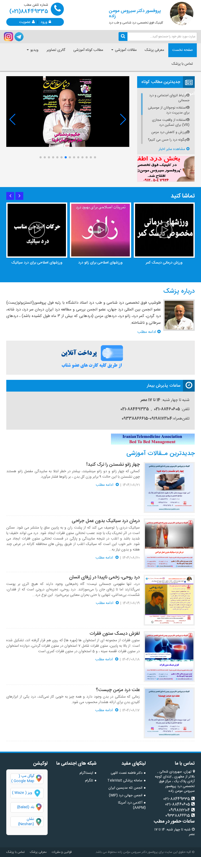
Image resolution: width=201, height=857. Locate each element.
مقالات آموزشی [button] (125, 50)
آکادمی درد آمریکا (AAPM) (132, 805)
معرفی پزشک (154, 50)
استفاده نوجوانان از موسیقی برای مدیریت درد (168, 110)
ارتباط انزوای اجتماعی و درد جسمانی (169, 98)
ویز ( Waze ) (22, 793)
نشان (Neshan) (30, 822)
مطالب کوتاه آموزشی (88, 50)
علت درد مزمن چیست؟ (118, 690)
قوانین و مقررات (62, 852)
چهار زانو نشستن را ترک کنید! (113, 465)
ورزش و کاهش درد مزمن (169, 132)
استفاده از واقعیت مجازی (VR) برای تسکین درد (170, 122)
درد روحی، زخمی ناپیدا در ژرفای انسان (104, 577)
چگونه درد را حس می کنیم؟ (167, 139)
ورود (44, 21)
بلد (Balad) (25, 807)
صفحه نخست (182, 50)
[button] (41, 157)
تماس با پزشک (182, 64)
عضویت (25, 21)
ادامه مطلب (146, 332)
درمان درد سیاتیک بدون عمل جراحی (106, 521)
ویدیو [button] (33, 50)
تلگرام (89, 780)
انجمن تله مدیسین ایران (125, 788)
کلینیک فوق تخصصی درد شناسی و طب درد (136, 16)
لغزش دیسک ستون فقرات (115, 634)
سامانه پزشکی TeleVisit (124, 780)
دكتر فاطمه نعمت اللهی (126, 773)
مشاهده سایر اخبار (172, 149)
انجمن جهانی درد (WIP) (125, 795)
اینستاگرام (86, 773)
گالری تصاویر (56, 50)
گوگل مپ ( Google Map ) (22, 779)
